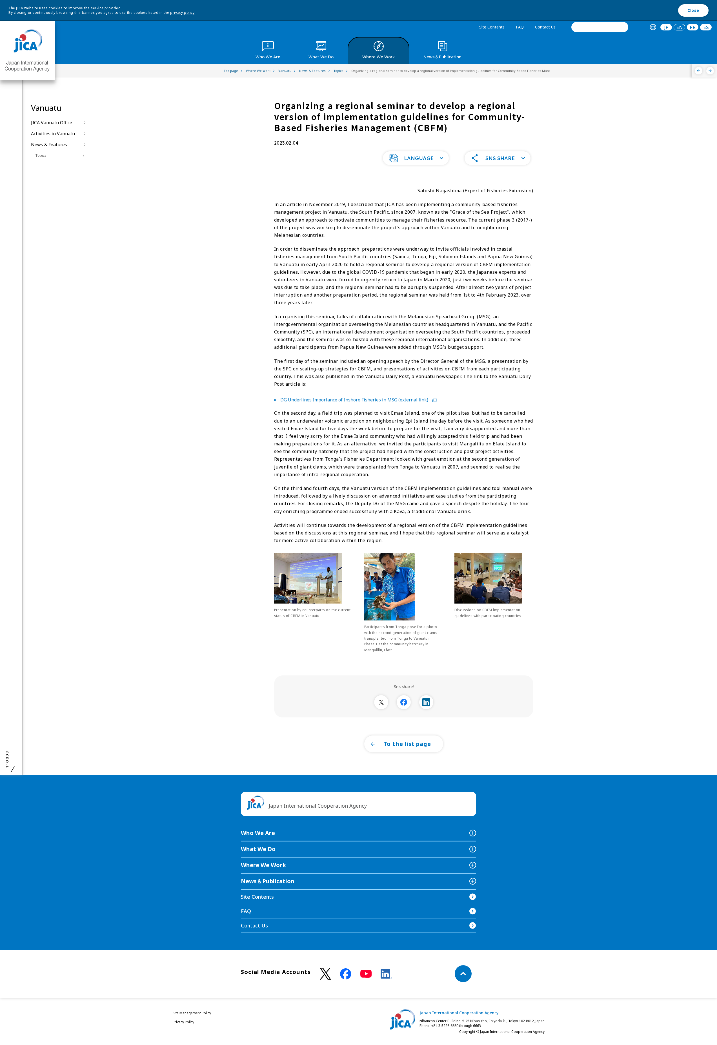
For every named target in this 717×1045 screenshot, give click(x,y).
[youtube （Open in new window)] (366, 974)
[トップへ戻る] (463, 973)
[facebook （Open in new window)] (345, 974)
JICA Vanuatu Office (51, 123)
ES (706, 27)
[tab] (653, 27)
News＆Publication (267, 881)
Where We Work (263, 865)
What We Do (258, 849)
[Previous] (698, 71)
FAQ (520, 27)
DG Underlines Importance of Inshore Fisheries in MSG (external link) (354, 400)
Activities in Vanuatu (53, 134)
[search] (599, 27)
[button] (416, 158)
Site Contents (492, 27)
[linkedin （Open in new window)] (386, 974)
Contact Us (545, 27)
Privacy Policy (183, 1022)
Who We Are (258, 833)
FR (693, 27)
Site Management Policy (192, 1013)
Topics (40, 155)
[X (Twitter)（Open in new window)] (325, 974)
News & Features (49, 145)
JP (666, 27)
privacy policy (182, 12)
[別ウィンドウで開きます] (381, 702)
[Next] (710, 71)
